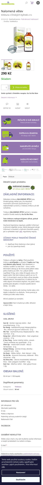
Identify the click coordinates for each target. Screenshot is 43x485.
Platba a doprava (7, 414)
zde (3, 467)
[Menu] (38, 3)
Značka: (11, 21)
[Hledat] (26, 3)
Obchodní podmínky (8, 408)
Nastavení (20, 472)
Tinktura (18, 387)
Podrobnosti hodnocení (29, 19)
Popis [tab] (5, 176)
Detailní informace (8, 97)
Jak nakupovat (6, 405)
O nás (3, 411)
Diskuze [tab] (11, 176)
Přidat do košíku (21, 87)
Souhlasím (20, 479)
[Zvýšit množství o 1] (9, 86)
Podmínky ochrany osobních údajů (14, 416)
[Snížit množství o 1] (9, 88)
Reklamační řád (7, 419)
